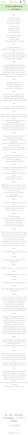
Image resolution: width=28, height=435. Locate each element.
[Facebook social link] (9, 426)
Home (8, 9)
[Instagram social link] (12, 426)
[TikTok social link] (19, 426)
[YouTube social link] (14, 426)
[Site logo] (14, 1)
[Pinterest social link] (16, 426)
